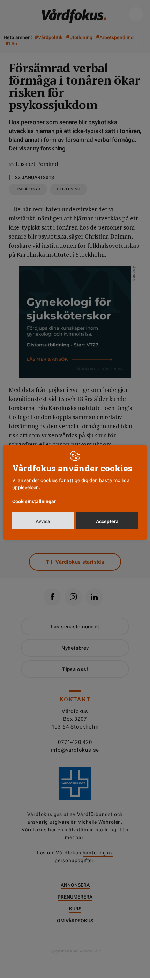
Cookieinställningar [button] (34, 501)
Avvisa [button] (43, 521)
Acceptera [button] (107, 521)
